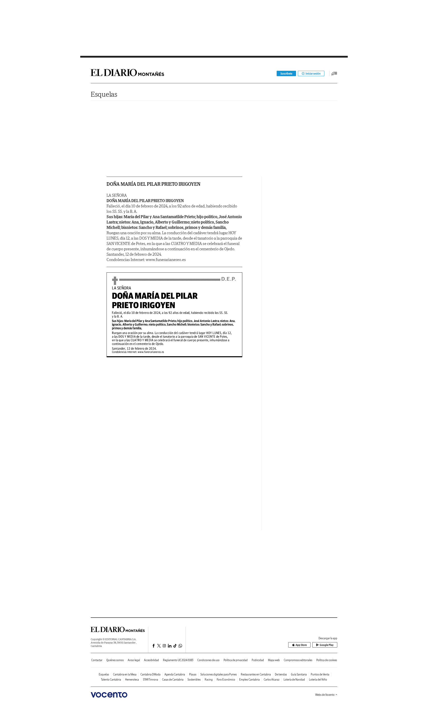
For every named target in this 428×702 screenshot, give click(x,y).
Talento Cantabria (111, 679)
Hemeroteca (132, 679)
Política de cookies (326, 660)
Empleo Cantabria (249, 679)
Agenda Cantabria (175, 674)
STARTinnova (150, 679)
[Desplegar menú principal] (334, 73)
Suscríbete (286, 73)
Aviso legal (134, 660)
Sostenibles (194, 679)
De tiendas (281, 674)
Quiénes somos (115, 660)
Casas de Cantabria (172, 679)
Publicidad (258, 660)
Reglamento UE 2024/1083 (178, 660)
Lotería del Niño (318, 679)
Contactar (96, 660)
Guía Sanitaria (299, 674)
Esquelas (104, 94)
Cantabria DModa (150, 674)
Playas (192, 674)
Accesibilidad (151, 660)
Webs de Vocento (325, 694)
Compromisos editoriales (298, 660)
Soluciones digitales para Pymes (218, 674)
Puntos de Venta (320, 674)
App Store (301, 645)
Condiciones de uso (208, 660)
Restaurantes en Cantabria (256, 674)
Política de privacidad (236, 660)
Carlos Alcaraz (272, 679)
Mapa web (274, 660)
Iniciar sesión (313, 73)
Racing (209, 679)
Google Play (326, 645)
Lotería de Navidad (294, 679)
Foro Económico (226, 679)
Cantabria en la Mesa (124, 674)
